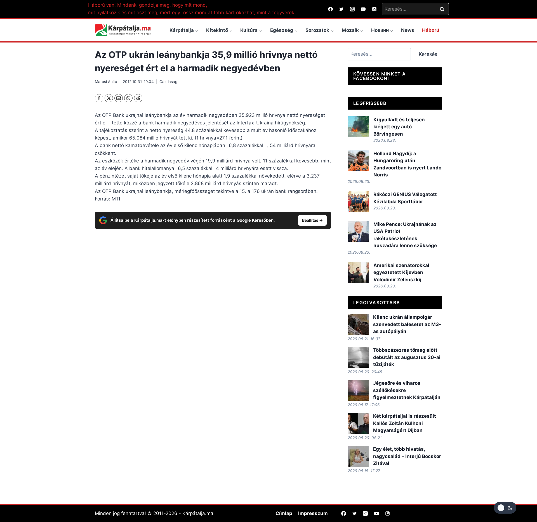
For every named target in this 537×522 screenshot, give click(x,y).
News (407, 30)
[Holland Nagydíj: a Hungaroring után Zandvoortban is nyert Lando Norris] (358, 160)
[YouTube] (363, 9)
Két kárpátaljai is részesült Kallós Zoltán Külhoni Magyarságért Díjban (404, 423)
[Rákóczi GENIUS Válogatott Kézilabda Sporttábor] (358, 201)
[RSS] (374, 9)
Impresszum (313, 513)
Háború (430, 30)
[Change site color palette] (505, 508)
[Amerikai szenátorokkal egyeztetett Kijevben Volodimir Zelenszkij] (358, 272)
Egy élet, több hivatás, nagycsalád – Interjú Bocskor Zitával (407, 456)
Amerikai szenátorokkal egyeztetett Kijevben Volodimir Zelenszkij (401, 272)
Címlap (283, 513)
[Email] (118, 98)
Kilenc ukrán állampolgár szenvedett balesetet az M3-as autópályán (407, 324)
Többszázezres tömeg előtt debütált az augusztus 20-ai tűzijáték (407, 357)
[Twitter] (341, 9)
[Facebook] (330, 9)
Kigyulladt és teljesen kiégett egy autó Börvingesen (399, 127)
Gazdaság (168, 81)
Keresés (428, 54)
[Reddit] (138, 98)
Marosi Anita (106, 81)
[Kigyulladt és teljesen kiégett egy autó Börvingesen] (358, 126)
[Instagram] (352, 9)
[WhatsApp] (128, 98)
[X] (109, 98)
